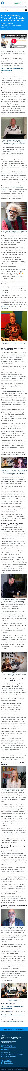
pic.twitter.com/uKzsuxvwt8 (9, 275)
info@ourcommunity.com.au (8, 1041)
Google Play (8, 1063)
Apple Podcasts (10, 1047)
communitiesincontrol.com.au (17, 1021)
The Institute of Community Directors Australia (12, 1055)
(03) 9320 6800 (9, 1042)
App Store (7, 1061)
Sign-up (7, 1029)
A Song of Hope (5, 306)
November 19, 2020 (7, 278)
